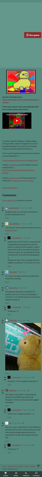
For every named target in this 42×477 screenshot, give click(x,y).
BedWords (12, 390)
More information (9, 188)
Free (16, 469)
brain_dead (13, 272)
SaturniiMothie (14, 224)
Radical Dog (13, 288)
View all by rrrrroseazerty (15, 466)
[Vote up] (2, 208)
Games (4, 469)
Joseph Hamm (14, 208)
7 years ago (23, 288)
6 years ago (22, 272)
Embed (33, 466)
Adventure (10, 469)
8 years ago (22, 320)
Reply (7, 218)
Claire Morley (14, 165)
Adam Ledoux (14, 178)
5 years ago (24, 208)
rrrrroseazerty (16, 238)
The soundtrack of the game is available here (20, 160)
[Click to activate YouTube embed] (17, 121)
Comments (36, 475)
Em (10, 423)
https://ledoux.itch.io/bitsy (23, 180)
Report (27, 466)
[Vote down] (2, 210)
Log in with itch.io (9, 200)
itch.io (4, 466)
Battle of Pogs (10, 230)
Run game (34, 35)
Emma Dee (13, 320)
